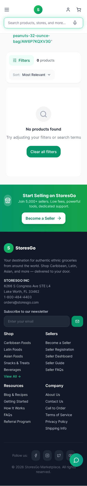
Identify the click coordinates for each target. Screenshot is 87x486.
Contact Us (54, 401)
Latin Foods (13, 349)
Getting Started (16, 401)
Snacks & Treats (16, 363)
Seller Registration (59, 349)
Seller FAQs (54, 370)
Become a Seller (40, 218)
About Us (52, 395)
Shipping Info (55, 428)
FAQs (8, 415)
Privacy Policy (56, 421)
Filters (24, 60)
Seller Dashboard (58, 356)
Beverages (12, 370)
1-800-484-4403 (18, 297)
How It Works (14, 408)
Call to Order (55, 408)
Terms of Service (58, 415)
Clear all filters (43, 151)
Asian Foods (13, 356)
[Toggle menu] (7, 9)
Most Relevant (29, 75)
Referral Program (17, 421)
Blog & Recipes (16, 395)
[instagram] (47, 455)
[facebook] (35, 455)
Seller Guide (54, 363)
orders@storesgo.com (21, 302)
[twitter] (59, 455)
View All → (12, 376)
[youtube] (70, 455)
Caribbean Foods (17, 343)
